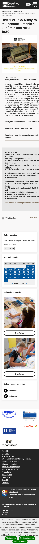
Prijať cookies (11, 538)
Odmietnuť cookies (27, 538)
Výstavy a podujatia (10, 464)
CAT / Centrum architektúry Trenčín (16, 459)
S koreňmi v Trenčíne (10, 461)
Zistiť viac (19, 333)
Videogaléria (7, 475)
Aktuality (17, 11)
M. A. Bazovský (8, 456)
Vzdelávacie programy (11, 467)
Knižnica (5, 483)
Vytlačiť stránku (11, 218)
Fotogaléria (6, 472)
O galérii (5, 454)
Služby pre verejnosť (10, 469)
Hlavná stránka (6, 11)
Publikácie (6, 477)
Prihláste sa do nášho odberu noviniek (19, 241)
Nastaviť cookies (20, 541)
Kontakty (5, 480)
